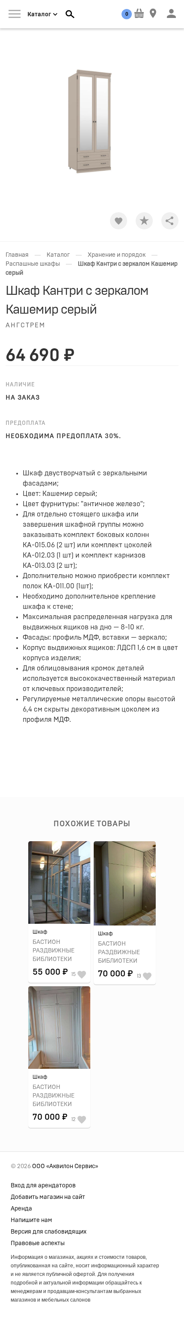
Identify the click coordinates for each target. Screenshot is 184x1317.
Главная (17, 255)
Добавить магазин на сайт (48, 1197)
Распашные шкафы (33, 264)
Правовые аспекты (38, 1243)
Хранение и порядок (116, 255)
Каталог (58, 255)
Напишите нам (31, 1220)
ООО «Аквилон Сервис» (65, 1166)
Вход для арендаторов (43, 1186)
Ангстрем (25, 325)
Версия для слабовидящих (48, 1232)
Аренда (21, 1209)
